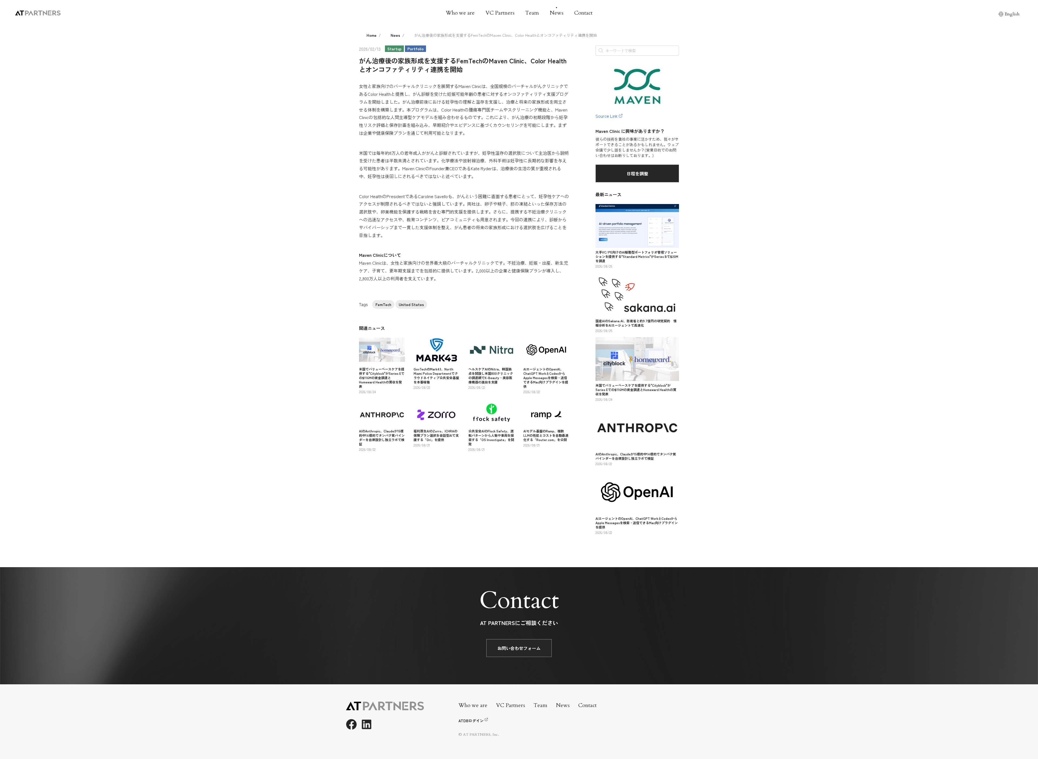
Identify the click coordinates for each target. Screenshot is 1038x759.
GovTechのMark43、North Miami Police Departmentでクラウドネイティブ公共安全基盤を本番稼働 (436, 375)
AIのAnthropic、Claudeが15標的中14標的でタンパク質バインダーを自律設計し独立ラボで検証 (382, 437)
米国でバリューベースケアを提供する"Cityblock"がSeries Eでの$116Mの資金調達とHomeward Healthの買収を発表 (381, 378)
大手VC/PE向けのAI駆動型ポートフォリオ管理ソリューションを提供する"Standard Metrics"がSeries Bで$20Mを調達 (636, 256)
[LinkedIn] (366, 724)
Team (532, 13)
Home (372, 35)
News (556, 13)
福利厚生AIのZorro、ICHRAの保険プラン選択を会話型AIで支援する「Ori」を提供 (436, 435)
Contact (583, 13)
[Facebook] (351, 724)
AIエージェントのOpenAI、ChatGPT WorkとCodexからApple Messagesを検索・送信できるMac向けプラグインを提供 (545, 378)
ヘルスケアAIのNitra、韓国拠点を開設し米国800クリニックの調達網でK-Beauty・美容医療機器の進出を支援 (490, 375)
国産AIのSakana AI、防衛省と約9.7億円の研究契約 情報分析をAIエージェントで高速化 (636, 322)
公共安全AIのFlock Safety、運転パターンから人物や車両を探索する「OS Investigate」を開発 (491, 437)
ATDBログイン (471, 720)
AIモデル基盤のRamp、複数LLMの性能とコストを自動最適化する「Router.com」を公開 (545, 435)
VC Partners (499, 13)
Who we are (460, 13)
